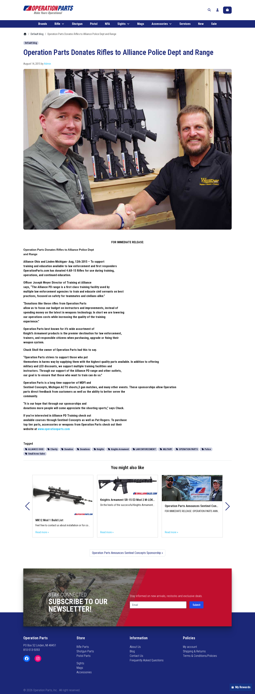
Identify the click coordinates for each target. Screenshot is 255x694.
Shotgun (77, 24)
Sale (214, 24)
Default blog (37, 34)
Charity (53, 449)
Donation (68, 449)
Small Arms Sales (36, 453)
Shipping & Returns (194, 651)
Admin (47, 63)
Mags (140, 24)
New (201, 24)
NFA (107, 24)
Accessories (160, 24)
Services (185, 24)
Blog (132, 651)
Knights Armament (120, 449)
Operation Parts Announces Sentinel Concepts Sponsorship (126, 553)
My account (190, 647)
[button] (227, 506)
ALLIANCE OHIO (35, 449)
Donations (85, 449)
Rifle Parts (83, 647)
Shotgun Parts (85, 651)
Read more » (42, 532)
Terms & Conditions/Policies (200, 656)
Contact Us (136, 656)
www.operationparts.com (54, 429)
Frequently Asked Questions (147, 660)
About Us (135, 647)
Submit (196, 604)
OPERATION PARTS (188, 449)
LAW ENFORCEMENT (145, 449)
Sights (121, 24)
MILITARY (167, 449)
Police (207, 449)
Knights (100, 449)
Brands (42, 24)
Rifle (57, 24)
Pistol (93, 24)
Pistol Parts (84, 656)
